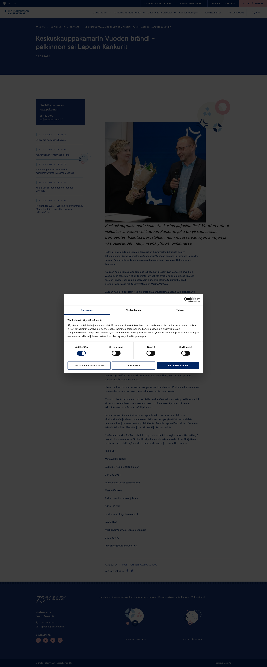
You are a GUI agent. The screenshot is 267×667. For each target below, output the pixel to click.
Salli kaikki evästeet (178, 365)
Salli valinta (133, 365)
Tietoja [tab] (180, 310)
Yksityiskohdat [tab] (133, 310)
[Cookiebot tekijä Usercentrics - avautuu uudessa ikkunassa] (186, 299)
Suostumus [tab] (87, 310)
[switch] (116, 353)
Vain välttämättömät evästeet (89, 365)
